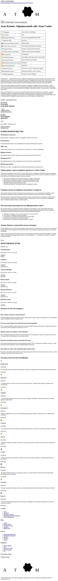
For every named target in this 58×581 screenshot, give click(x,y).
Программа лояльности (10, 535)
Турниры (6, 527)
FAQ (5, 547)
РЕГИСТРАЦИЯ (9, 1)
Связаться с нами (8, 548)
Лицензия (6, 513)
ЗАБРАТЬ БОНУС (5, 110)
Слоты (5, 523)
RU (4, 551)
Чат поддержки (7, 549)
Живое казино (7, 524)
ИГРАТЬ (3, 255)
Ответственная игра (9, 517)
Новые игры (7, 528)
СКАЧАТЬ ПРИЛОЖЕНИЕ (21, 22)
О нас (5, 511)
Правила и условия (9, 514)
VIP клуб (6, 538)
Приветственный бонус (10, 534)
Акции (5, 539)
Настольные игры (8, 525)
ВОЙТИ (3, 1)
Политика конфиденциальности (12, 515)
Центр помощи (7, 545)
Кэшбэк (6, 537)
